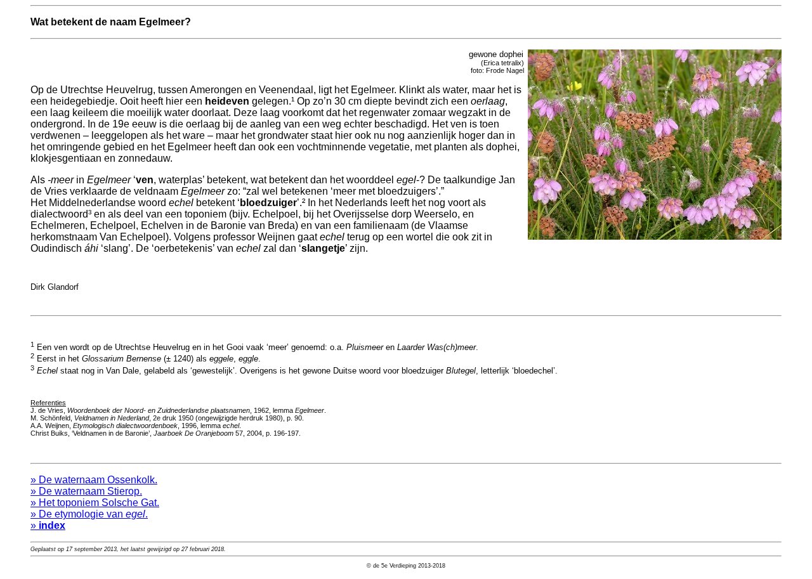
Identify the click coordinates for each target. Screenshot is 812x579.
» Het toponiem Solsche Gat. (94, 502)
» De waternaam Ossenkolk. (93, 479)
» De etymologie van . (89, 514)
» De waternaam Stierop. (86, 491)
